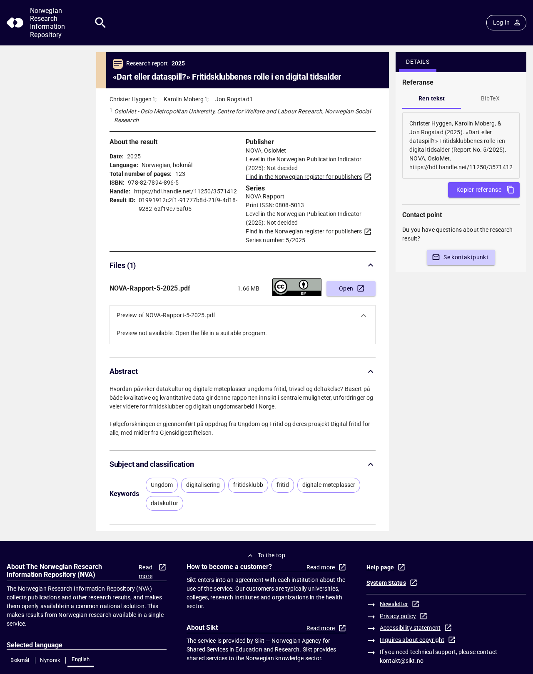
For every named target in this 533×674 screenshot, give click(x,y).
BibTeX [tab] (490, 98)
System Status (386, 582)
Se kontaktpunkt (465, 257)
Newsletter (394, 604)
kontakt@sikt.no (401, 660)
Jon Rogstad (232, 99)
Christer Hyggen (131, 99)
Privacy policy (398, 616)
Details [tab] (417, 61)
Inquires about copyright (412, 639)
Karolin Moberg (184, 99)
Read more (145, 571)
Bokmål (19, 660)
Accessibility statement (410, 627)
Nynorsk (50, 660)
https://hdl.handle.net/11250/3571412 (185, 191)
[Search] (100, 22)
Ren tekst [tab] (431, 98)
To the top (271, 555)
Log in (501, 22)
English (81, 659)
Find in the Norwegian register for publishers (304, 176)
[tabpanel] (461, 145)
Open (346, 288)
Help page (380, 567)
